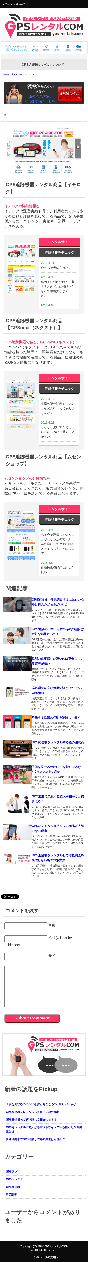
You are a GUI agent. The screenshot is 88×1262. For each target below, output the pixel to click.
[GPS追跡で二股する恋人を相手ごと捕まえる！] (17, 803)
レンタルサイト (59, 242)
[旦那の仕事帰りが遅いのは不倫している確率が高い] (17, 663)
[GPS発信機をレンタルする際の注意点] (17, 749)
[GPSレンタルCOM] (44, 36)
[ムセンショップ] (21, 535)
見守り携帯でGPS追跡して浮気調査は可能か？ (35, 1139)
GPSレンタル (14, 1179)
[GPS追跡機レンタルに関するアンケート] (44, 1073)
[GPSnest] (21, 404)
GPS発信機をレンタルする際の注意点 (58, 742)
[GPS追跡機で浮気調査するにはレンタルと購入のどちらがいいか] (17, 605)
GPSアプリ (13, 1171)
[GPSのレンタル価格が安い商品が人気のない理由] (17, 832)
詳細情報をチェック (59, 252)
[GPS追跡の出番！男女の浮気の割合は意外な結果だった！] (17, 635)
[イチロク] (21, 268)
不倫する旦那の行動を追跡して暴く (56, 717)
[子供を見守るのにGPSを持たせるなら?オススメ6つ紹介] (17, 774)
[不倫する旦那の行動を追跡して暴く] (17, 721)
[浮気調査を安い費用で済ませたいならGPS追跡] (17, 691)
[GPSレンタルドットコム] (44, 52)
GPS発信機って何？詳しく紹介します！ (31, 1119)
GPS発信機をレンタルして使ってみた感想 (33, 1112)
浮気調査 (11, 1194)
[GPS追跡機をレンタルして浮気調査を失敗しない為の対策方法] (17, 858)
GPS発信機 (13, 1187)
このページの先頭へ (46, 1257)
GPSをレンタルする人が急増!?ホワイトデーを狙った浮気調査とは (44, 1129)
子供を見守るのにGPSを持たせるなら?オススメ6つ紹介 (41, 1104)
